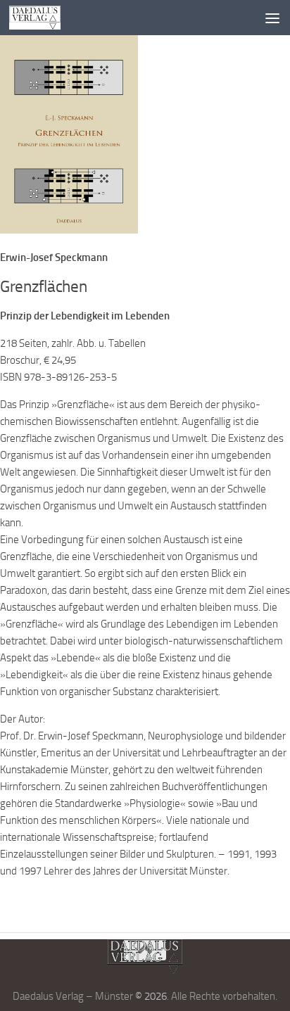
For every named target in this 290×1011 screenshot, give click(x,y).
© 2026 (151, 996)
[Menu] (272, 17)
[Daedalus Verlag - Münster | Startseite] (43, 18)
